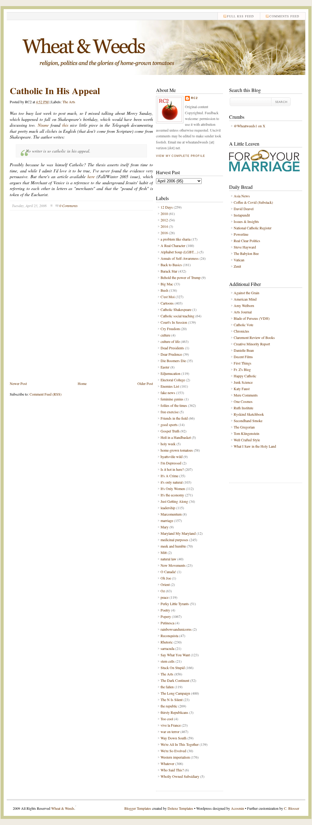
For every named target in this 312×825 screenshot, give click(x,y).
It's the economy (172, 494)
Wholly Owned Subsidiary (180, 776)
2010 (164, 213)
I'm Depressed (171, 462)
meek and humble (173, 546)
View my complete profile (180, 155)
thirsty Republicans (174, 712)
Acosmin (237, 808)
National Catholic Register (252, 227)
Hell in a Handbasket (176, 437)
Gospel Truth (170, 430)
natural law (168, 558)
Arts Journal (243, 311)
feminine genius (172, 399)
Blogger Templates (137, 808)
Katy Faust (242, 388)
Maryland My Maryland (178, 533)
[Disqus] (81, 300)
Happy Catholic (245, 375)
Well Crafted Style (247, 439)
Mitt (164, 552)
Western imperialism (175, 757)
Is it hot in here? (172, 469)
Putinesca (167, 622)
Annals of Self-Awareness (180, 258)
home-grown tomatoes (177, 450)
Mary (164, 526)
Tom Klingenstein (246, 433)
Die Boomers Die (173, 360)
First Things (242, 363)
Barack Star (169, 271)
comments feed (284, 16)
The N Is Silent (172, 699)
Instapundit (242, 215)
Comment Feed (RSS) (46, 394)
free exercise (170, 411)
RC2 (194, 98)
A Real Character (173, 245)
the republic (169, 705)
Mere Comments (246, 395)
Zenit (237, 266)
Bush (164, 290)
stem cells (168, 661)
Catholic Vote (243, 324)
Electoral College (173, 379)
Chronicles (241, 331)
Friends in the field (174, 418)
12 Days (167, 207)
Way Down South (173, 737)
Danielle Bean (244, 350)
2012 (164, 219)
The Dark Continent (175, 680)
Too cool (167, 718)
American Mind (245, 299)
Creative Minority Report (252, 343)
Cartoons (167, 303)
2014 (164, 226)
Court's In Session (174, 322)
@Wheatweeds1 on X (249, 125)
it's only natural (172, 482)
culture (165, 335)
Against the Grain (246, 292)
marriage (167, 520)
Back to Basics (171, 264)
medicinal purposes (174, 539)
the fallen (167, 686)
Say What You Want (175, 654)
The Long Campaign (175, 693)
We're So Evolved (173, 750)
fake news (168, 392)
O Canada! (168, 571)
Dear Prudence (171, 354)
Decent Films (243, 356)
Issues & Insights (246, 221)
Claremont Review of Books (254, 337)
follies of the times (174, 405)
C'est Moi (168, 296)
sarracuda (167, 648)
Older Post (145, 383)
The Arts (68, 101)
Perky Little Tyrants (175, 603)
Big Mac (167, 283)
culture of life (170, 341)
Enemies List (170, 386)
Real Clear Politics (247, 240)
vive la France (171, 725)
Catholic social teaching (177, 315)
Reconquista (169, 635)
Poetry (165, 610)
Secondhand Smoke (248, 420)
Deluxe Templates (180, 808)
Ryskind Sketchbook (249, 414)
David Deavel (244, 208)
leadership (168, 507)
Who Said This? (172, 769)
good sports (169, 424)
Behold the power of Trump (180, 277)
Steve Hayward (245, 247)
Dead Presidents (172, 347)
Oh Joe (166, 578)
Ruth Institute (243, 407)
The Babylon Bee (246, 253)
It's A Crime (169, 475)
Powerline (241, 234)
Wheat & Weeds (62, 808)
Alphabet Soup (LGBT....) (179, 251)
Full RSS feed (240, 16)
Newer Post (18, 383)
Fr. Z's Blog (242, 369)
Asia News (242, 195)
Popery (166, 616)
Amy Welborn (244, 305)
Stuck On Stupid (173, 667)
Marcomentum (171, 514)
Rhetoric (167, 642)
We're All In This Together (180, 744)
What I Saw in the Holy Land (255, 446)
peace (164, 597)
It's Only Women (173, 488)
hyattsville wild (172, 456)
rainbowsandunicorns (176, 629)
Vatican (239, 259)
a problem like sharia (175, 239)
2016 (164, 232)
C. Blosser (291, 808)
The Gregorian (244, 427)
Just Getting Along (174, 501)
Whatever (167, 763)
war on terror (170, 731)
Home (82, 383)
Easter (165, 367)
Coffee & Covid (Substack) (253, 202)
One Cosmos (243, 401)
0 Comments (68, 205)
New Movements (173, 565)
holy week (168, 443)
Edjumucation (170, 373)
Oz (163, 590)
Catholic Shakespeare (176, 309)
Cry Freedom (170, 328)
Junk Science (243, 382)
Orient (165, 584)
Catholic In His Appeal (55, 90)
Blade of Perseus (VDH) (252, 318)
